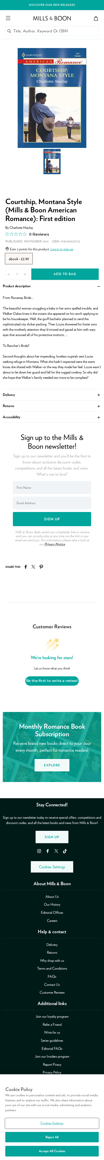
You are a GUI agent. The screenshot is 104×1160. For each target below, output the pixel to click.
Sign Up (52, 837)
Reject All (52, 1137)
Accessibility (52, 417)
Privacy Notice (54, 544)
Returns (52, 406)
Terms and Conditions (52, 968)
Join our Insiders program (52, 1056)
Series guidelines (52, 1040)
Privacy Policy (52, 1072)
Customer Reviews (52, 992)
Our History (52, 904)
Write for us (52, 1032)
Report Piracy (52, 1064)
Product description (52, 286)
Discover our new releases (52, 5)
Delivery (52, 394)
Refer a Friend (52, 1024)
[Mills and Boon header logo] (52, 18)
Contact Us (52, 985)
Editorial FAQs (52, 1048)
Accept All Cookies (52, 1151)
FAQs (52, 976)
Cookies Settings (52, 866)
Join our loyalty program (52, 1016)
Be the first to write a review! (52, 680)
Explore (52, 765)
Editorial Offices (52, 912)
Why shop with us (52, 960)
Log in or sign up (61, 249)
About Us (52, 897)
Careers (52, 921)
